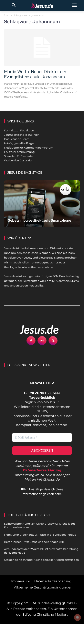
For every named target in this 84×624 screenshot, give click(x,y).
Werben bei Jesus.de (18, 160)
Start (7, 15)
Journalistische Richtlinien (22, 134)
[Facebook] (31, 340)
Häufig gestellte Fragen (19, 143)
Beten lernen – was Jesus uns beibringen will (34, 541)
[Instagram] (42, 340)
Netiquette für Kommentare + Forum (28, 147)
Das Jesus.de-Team (17, 139)
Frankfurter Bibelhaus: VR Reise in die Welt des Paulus (40, 534)
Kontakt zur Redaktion (19, 130)
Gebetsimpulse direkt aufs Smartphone (39, 220)
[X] (53, 340)
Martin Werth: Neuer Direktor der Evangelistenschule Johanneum (35, 74)
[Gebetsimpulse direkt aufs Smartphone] (42, 203)
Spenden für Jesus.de (18, 156)
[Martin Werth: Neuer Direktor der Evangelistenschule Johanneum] (42, 47)
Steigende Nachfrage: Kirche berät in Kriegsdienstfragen (41, 559)
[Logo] (34, 329)
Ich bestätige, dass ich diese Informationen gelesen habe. (42, 491)
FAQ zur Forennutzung (19, 151)
